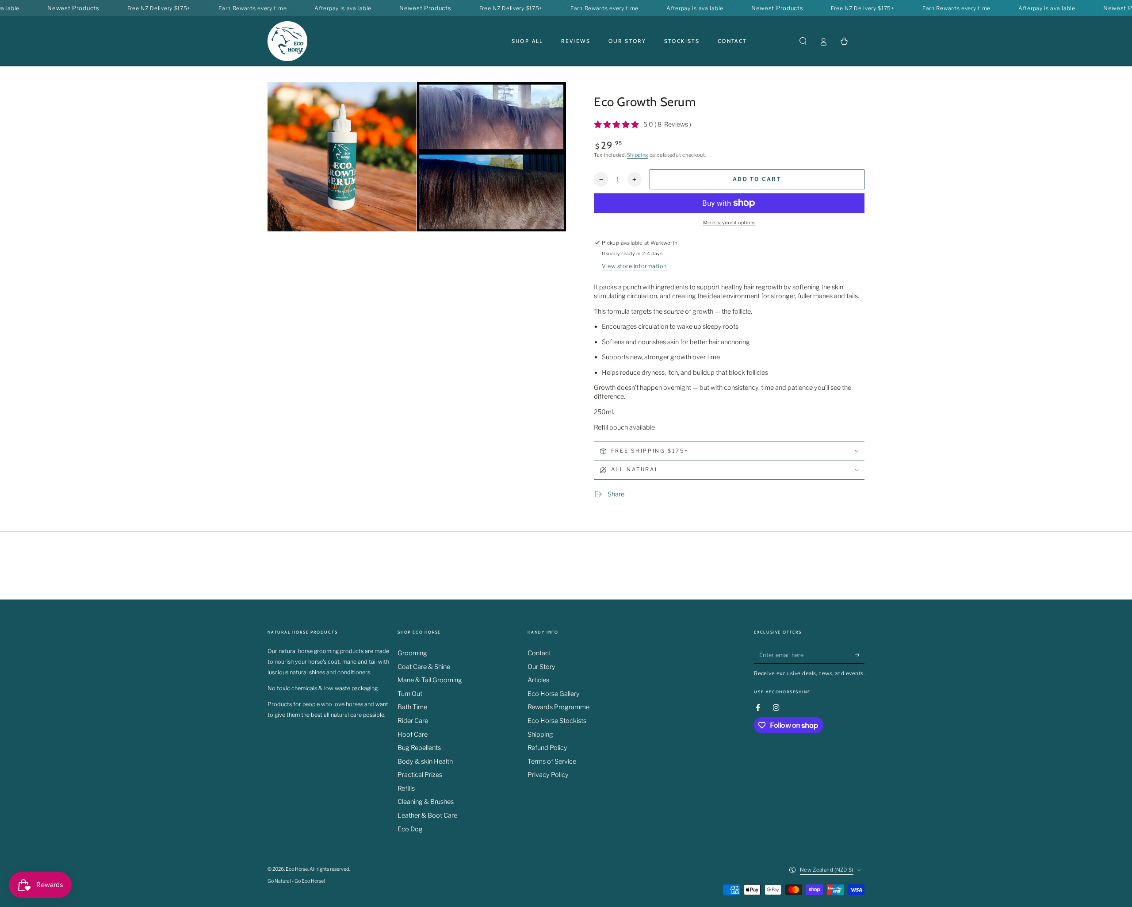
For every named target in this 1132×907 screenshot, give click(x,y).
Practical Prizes (420, 775)
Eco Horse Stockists (557, 721)
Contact (539, 653)
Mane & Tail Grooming (430, 680)
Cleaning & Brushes (426, 802)
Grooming (412, 653)
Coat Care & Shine (424, 667)
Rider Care (413, 721)
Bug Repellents (419, 748)
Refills (406, 788)
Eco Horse (297, 869)
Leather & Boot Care (427, 815)
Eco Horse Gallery (554, 694)
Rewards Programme (558, 707)
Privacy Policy (548, 775)
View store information (634, 266)
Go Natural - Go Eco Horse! (296, 881)
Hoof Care (413, 734)
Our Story (541, 667)
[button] (802, 41)
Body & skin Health (425, 761)
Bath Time (412, 707)
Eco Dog (410, 829)
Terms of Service (552, 761)
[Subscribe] (859, 655)
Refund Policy (547, 748)
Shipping (637, 155)
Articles (538, 680)
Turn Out (410, 694)
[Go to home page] (287, 41)
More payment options (729, 223)
